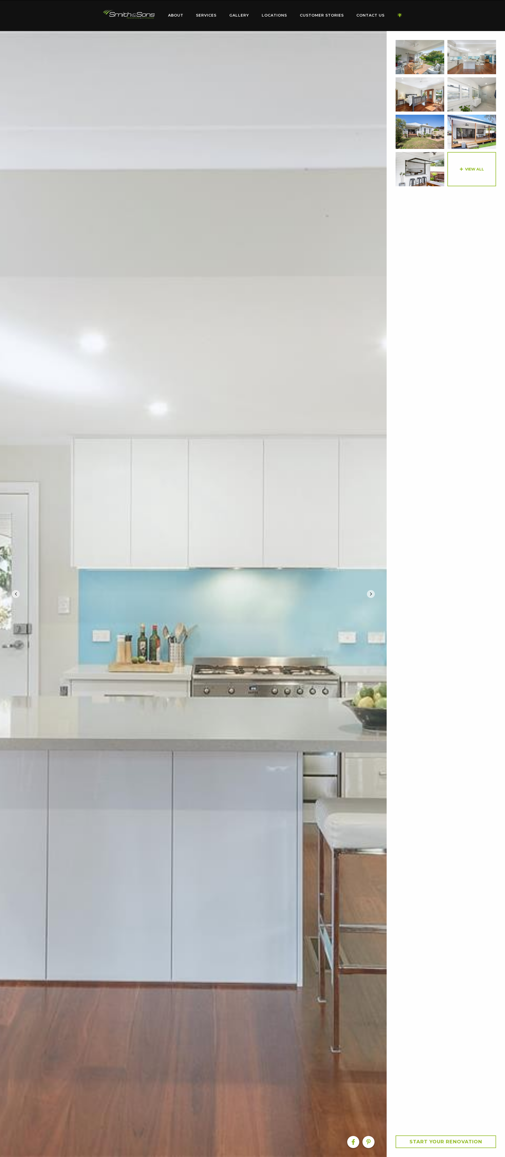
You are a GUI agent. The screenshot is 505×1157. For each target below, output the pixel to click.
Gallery (239, 15)
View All (474, 169)
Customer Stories (322, 15)
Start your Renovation (446, 1142)
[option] (193, 594)
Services (206, 15)
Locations (274, 15)
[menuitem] (129, 16)
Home (129, 14)
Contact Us (370, 15)
